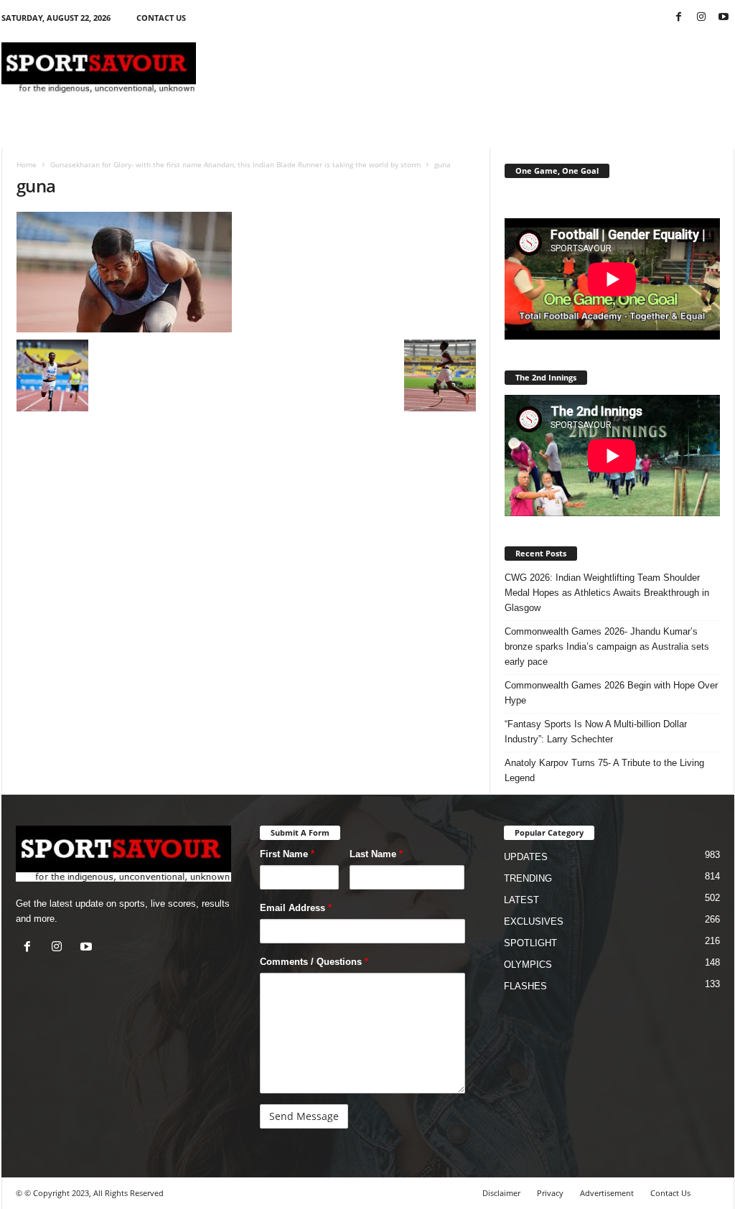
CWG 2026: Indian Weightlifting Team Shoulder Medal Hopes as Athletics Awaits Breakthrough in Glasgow (607, 592)
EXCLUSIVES (533, 921)
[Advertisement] (473, 67)
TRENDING (528, 878)
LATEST (521, 900)
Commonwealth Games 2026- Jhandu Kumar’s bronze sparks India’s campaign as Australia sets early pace (607, 646)
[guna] (246, 272)
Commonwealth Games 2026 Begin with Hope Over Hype (611, 693)
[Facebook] (679, 17)
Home (27, 164)
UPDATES (526, 856)
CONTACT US (161, 17)
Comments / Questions (314, 961)
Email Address (296, 907)
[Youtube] (723, 17)
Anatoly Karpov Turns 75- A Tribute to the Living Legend (604, 770)
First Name (287, 854)
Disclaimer (501, 1192)
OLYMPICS (528, 964)
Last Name (376, 854)
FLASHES (525, 986)
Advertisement (607, 1192)
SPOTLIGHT (530, 943)
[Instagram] (701, 17)
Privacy (550, 1192)
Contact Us (670, 1192)
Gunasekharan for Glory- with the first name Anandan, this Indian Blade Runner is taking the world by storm (235, 164)
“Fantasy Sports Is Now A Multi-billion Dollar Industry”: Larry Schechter (596, 731)
